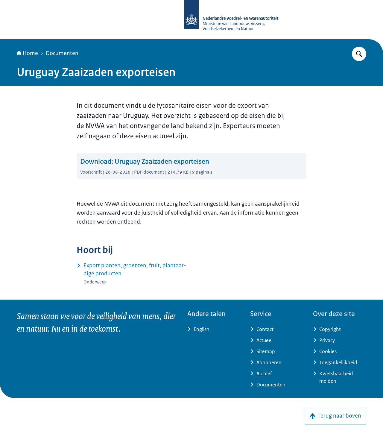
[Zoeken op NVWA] (359, 54)
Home (30, 53)
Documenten (62, 53)
